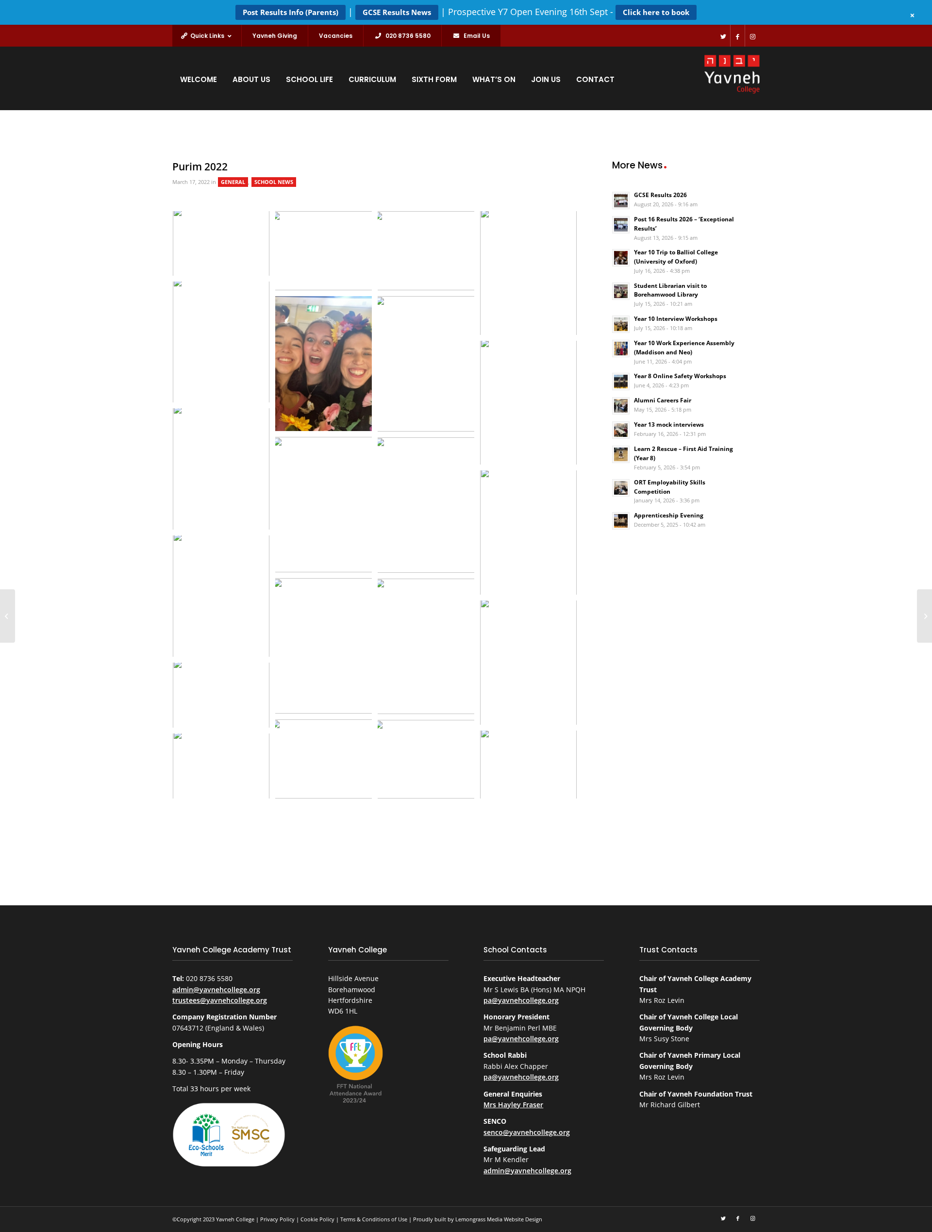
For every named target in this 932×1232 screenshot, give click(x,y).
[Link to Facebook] (738, 36)
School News (273, 182)
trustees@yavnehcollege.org (219, 1000)
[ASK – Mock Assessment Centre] (7, 616)
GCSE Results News (397, 12)
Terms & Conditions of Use (373, 1219)
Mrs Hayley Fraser (513, 1104)
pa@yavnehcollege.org (521, 1000)
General (233, 182)
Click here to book (656, 12)
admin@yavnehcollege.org (216, 989)
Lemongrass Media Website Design (498, 1219)
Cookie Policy (317, 1219)
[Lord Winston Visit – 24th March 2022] (924, 616)
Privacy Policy (277, 1219)
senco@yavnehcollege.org (526, 1132)
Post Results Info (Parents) (290, 12)
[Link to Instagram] (752, 36)
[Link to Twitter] (723, 36)
